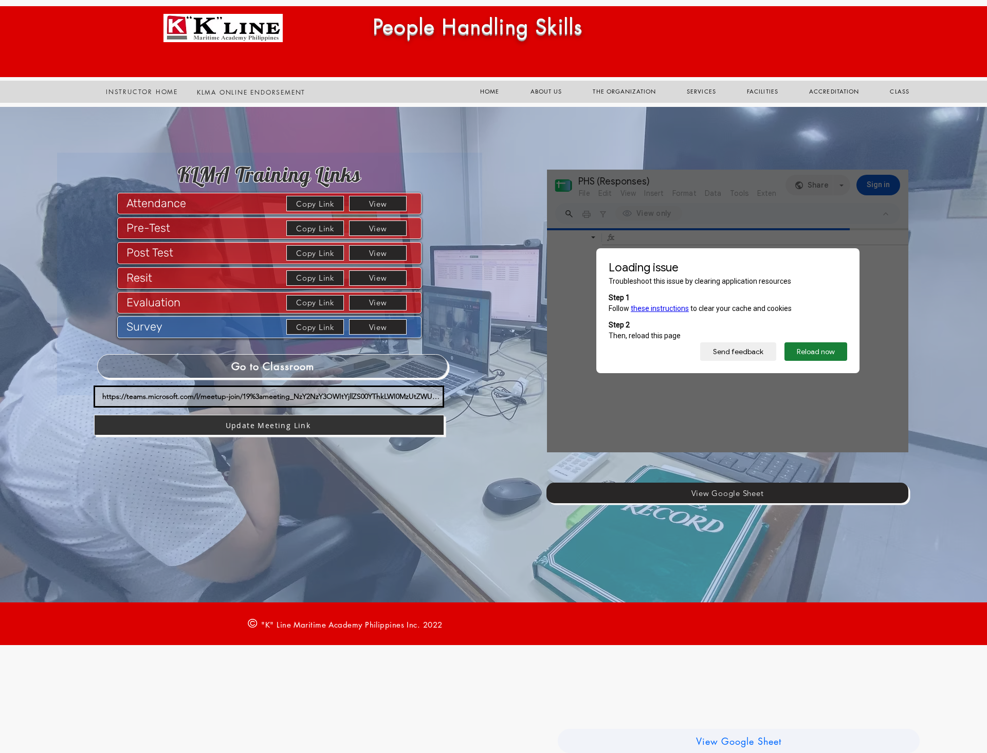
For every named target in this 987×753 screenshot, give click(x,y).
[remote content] (727, 311)
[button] (701, 91)
